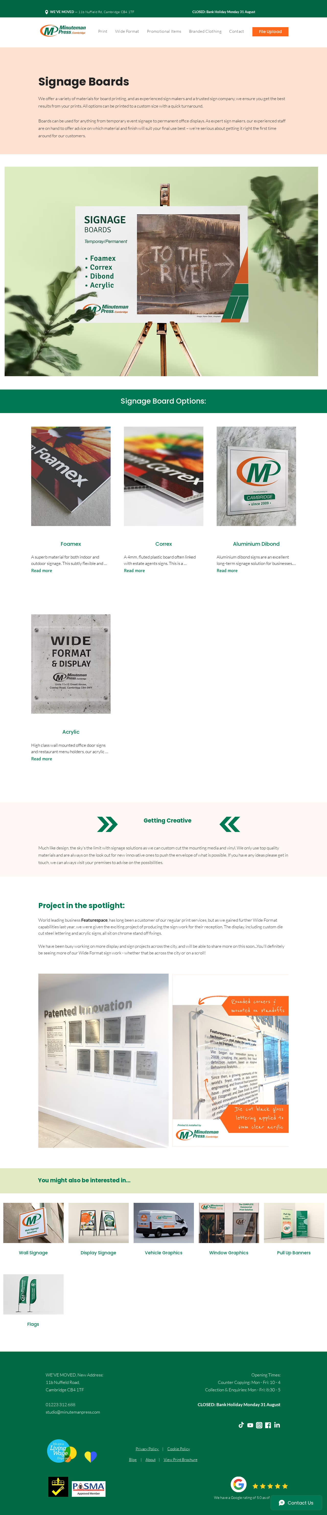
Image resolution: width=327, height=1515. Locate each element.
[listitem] (33, 1236)
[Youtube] (250, 1425)
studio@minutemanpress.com (73, 1412)
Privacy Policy (147, 1448)
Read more (41, 570)
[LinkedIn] (277, 1425)
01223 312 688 (60, 1404)
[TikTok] (241, 1425)
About (151, 1459)
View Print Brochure (180, 1459)
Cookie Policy (178, 1448)
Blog (133, 1459)
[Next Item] (280, 1061)
